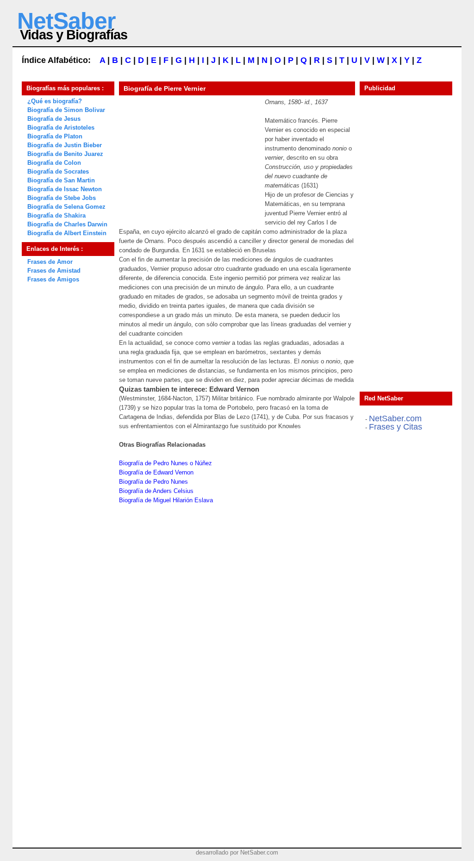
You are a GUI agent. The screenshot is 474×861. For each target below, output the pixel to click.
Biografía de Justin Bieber (64, 145)
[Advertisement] (188, 155)
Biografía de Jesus (54, 118)
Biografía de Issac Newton (64, 189)
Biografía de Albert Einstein (66, 233)
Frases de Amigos (53, 279)
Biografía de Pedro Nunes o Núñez (165, 463)
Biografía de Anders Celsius (156, 490)
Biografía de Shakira (56, 215)
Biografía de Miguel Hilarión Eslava (166, 500)
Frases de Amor (50, 261)
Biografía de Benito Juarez (65, 153)
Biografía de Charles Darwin (67, 224)
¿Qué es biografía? (54, 101)
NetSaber (66, 21)
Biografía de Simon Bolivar (66, 109)
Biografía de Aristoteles (60, 127)
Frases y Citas (395, 426)
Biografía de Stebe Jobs (61, 197)
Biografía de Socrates (58, 171)
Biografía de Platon (54, 136)
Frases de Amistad (54, 270)
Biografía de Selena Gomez (66, 206)
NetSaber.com (395, 418)
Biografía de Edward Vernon (156, 472)
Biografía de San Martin (61, 180)
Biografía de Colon (54, 162)
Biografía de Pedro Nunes (153, 481)
